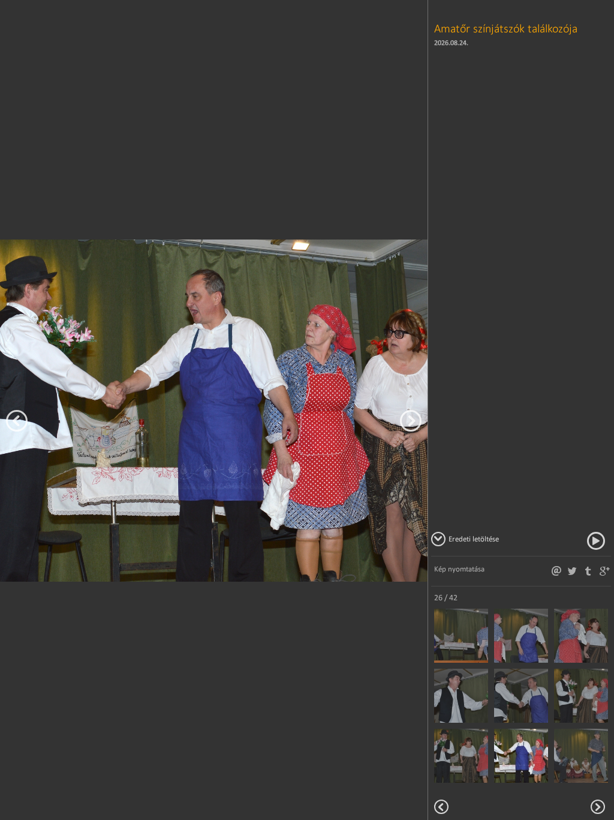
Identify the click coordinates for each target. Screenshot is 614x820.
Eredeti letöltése (474, 538)
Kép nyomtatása (459, 568)
